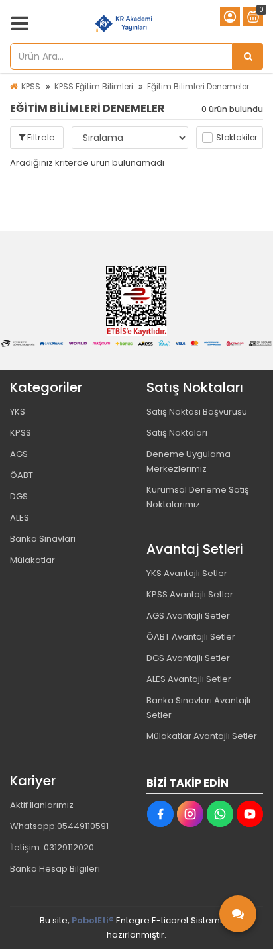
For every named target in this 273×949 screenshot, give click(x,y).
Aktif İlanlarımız (42, 805)
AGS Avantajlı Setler (188, 615)
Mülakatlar (32, 560)
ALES (19, 517)
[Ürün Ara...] (248, 56)
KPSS (30, 86)
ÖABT (21, 475)
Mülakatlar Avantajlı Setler (201, 736)
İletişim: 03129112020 (52, 847)
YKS (17, 411)
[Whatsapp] (220, 814)
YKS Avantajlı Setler (186, 573)
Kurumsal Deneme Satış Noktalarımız (197, 497)
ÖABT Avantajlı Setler (190, 636)
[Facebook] (160, 814)
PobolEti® (93, 920)
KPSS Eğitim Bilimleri (93, 86)
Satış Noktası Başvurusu (196, 411)
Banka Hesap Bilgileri (55, 868)
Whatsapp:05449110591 (59, 826)
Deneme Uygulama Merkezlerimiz (188, 461)
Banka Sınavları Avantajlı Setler (198, 707)
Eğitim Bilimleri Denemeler (198, 86)
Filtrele (40, 137)
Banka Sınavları (43, 538)
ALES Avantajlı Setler (188, 679)
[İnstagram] (190, 814)
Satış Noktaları (176, 432)
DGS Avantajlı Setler (188, 658)
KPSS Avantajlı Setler (189, 594)
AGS (19, 454)
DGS (19, 496)
